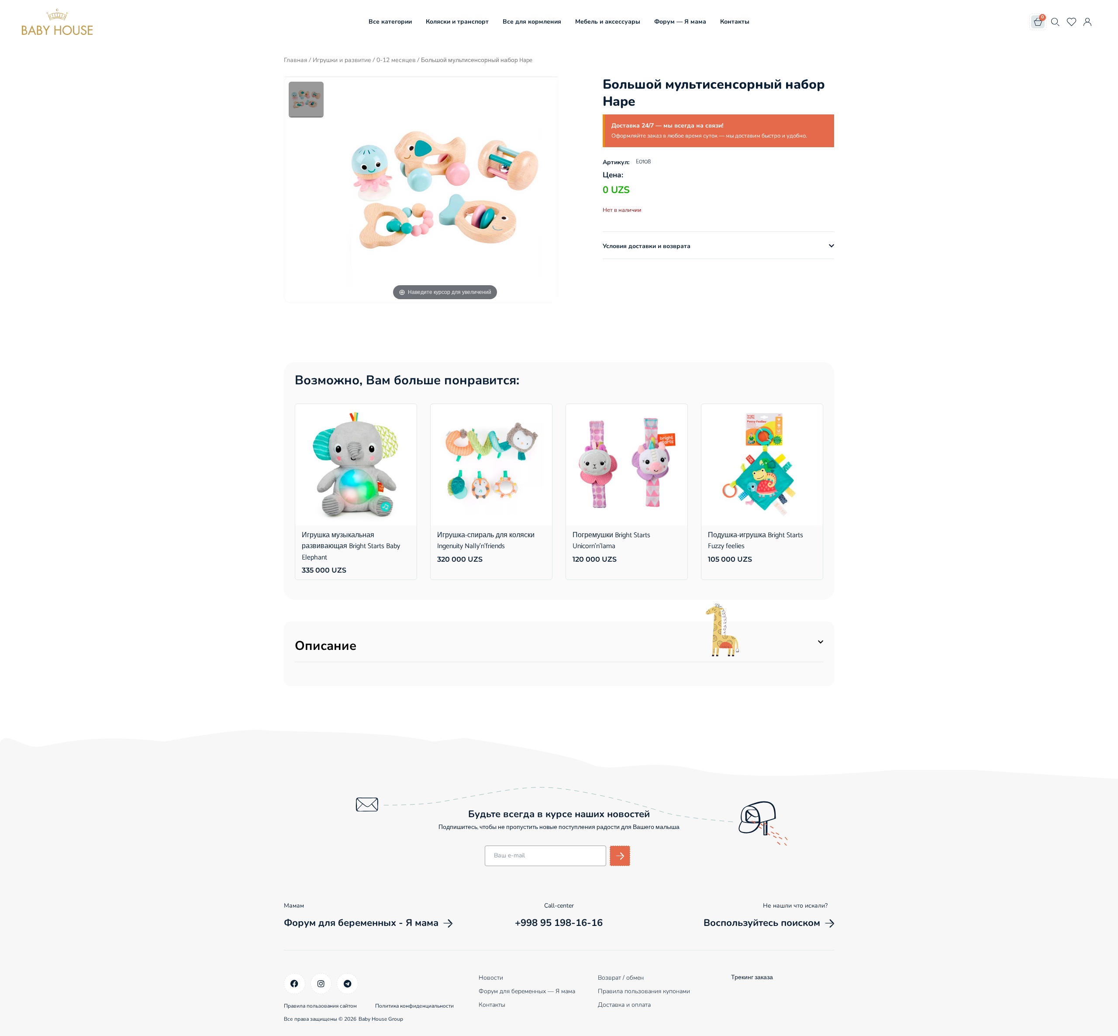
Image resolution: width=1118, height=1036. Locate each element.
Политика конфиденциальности (414, 1006)
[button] (718, 246)
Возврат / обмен (621, 978)
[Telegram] (347, 984)
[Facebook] (294, 984)
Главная (295, 60)
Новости (491, 978)
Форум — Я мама (680, 21)
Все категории (390, 21)
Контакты (734, 21)
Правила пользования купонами (644, 991)
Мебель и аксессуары (607, 21)
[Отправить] (620, 856)
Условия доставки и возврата (646, 246)
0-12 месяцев (396, 60)
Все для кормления (532, 21)
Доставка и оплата (624, 1005)
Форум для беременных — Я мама (527, 991)
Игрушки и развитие (342, 60)
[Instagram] (321, 984)
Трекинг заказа (752, 977)
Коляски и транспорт (457, 21)
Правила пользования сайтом (320, 1006)
